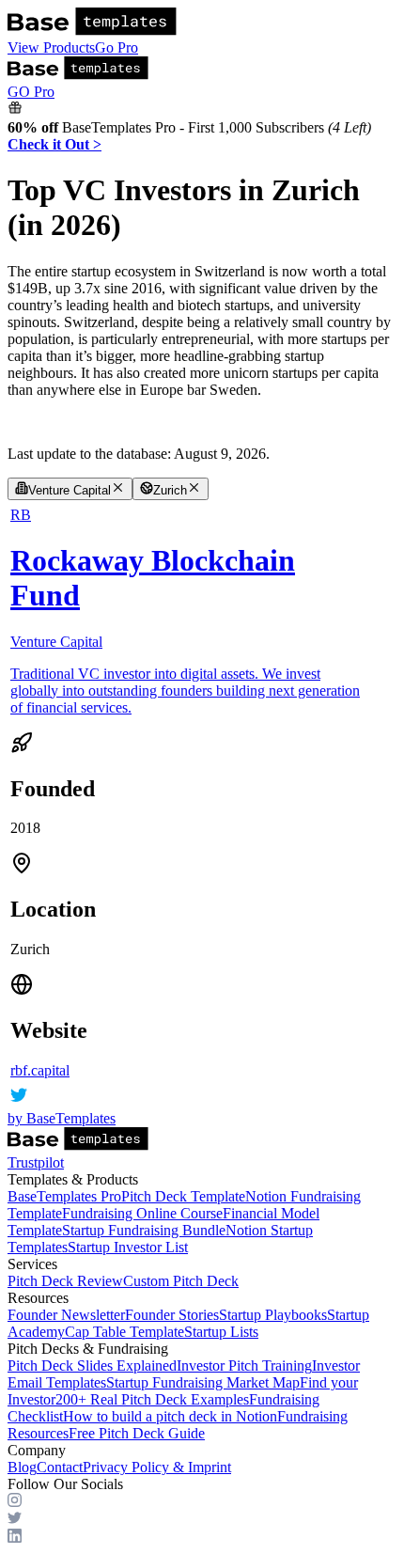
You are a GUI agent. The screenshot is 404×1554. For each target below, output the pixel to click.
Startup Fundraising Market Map (203, 1382)
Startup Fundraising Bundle (143, 1230)
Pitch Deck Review (65, 1281)
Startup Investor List (128, 1247)
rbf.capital (40, 1070)
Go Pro (116, 47)
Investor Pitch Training (244, 1365)
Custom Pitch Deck (181, 1281)
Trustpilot (36, 1162)
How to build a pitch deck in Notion (170, 1416)
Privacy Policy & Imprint (157, 1467)
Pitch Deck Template (183, 1196)
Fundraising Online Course (142, 1213)
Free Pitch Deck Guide (137, 1433)
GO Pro (31, 92)
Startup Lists (221, 1332)
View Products (51, 47)
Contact (60, 1467)
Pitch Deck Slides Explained (92, 1365)
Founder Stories (172, 1315)
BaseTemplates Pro (64, 1196)
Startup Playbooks (273, 1315)
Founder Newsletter (66, 1315)
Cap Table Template (124, 1332)
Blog (22, 1467)
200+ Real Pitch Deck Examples (152, 1399)
